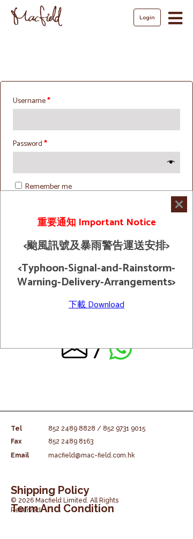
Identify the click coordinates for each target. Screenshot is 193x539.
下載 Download (96, 305)
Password (30, 144)
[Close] (179, 204)
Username (31, 101)
